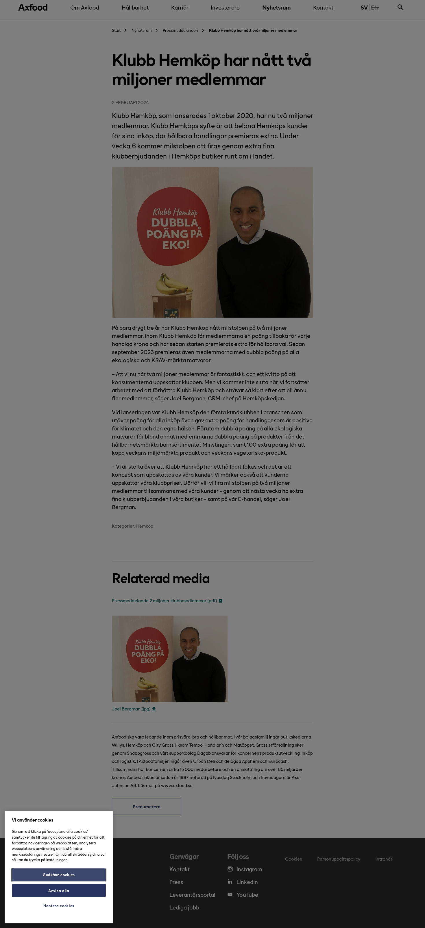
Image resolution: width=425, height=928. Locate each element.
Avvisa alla (58, 890)
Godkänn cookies (59, 874)
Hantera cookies (58, 905)
